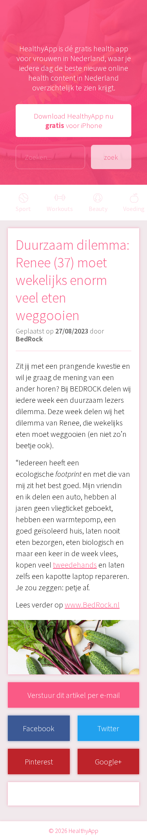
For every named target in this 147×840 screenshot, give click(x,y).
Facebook (38, 728)
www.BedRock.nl (92, 604)
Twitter (108, 728)
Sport (23, 209)
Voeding (134, 209)
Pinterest (39, 761)
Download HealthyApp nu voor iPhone (74, 120)
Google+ (108, 761)
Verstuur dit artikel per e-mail (73, 695)
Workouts (60, 209)
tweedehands (75, 565)
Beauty (98, 209)
